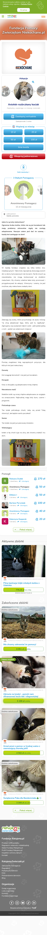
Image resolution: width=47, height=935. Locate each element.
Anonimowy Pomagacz (19, 513)
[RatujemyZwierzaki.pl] (12, 16)
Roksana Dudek (16, 481)
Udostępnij (25, 484)
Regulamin (6, 871)
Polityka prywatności (10, 873)
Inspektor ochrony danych (12, 855)
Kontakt (5, 858)
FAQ (3, 875)
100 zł (34, 142)
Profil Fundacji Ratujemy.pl (12, 853)
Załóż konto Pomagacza (11, 868)
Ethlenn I (13, 497)
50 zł (13, 142)
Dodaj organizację (9, 891)
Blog (3, 880)
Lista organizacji (8, 893)
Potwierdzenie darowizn (11, 878)
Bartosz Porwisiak (17, 505)
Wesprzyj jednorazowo (26, 158)
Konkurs (5, 896)
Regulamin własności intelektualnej (15, 848)
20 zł (33, 134)
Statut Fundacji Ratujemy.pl (12, 850)
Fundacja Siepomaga (10, 898)
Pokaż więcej (26, 532)
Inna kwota (23, 149)
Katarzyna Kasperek (17, 521)
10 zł (13, 134)
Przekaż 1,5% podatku (10, 845)
